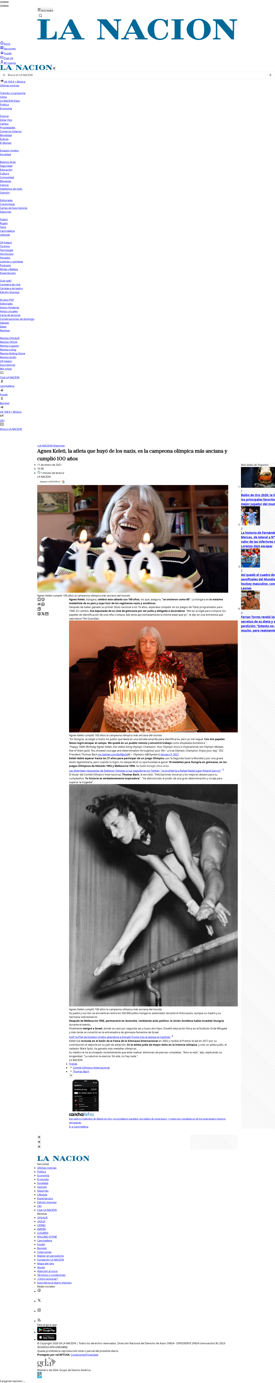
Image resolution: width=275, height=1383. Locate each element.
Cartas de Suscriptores (13, 208)
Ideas (3, 326)
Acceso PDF (7, 300)
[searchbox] (136, 75)
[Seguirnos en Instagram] (39, 1311)
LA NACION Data (10, 101)
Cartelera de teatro (11, 288)
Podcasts (5, 265)
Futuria (4, 116)
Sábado (4, 323)
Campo (4, 124)
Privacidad (92, 1355)
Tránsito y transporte (12, 93)
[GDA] (46, 1366)
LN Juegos (6, 242)
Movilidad (6, 135)
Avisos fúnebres (9, 307)
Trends (73, 1064)
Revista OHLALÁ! (10, 338)
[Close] (39, 1137)
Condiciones (78, 1355)
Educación (6, 169)
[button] (137, 248)
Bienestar (5, 181)
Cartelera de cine (10, 284)
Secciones (10, 48)
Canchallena (7, 231)
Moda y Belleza (9, 269)
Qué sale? (6, 280)
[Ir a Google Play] (46, 1332)
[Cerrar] (54, 68)
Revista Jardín (8, 357)
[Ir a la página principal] (137, 39)
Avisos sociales (9, 311)
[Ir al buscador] (40, 15)
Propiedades (7, 127)
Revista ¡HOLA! (8, 342)
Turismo (5, 246)
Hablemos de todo (11, 189)
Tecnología (6, 250)
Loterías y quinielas (11, 261)
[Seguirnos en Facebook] (39, 1291)
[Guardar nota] (39, 599)
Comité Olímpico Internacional (91, 1067)
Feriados (5, 258)
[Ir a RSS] (39, 1321)
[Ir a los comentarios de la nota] (43, 599)
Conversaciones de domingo (17, 319)
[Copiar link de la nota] (39, 609)
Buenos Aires (8, 162)
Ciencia (4, 185)
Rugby (4, 223)
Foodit (7, 53)
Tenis (3, 227)
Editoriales (6, 200)
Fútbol (4, 219)
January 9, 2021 (170, 754)
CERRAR (4, 2)
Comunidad (7, 177)
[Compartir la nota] (39, 604)
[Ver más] (71, 1075)
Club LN (8, 58)
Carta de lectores (10, 315)
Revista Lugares (9, 346)
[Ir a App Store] (46, 1339)
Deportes (58, 445)
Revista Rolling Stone (12, 353)
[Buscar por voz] (270, 75)
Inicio (7, 44)
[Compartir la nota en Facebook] (39, 614)
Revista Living (8, 349)
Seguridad (6, 166)
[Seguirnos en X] (39, 1301)
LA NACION (44, 445)
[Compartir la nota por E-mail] (47, 614)
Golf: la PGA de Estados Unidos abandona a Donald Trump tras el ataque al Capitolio (119, 1037)
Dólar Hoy (6, 120)
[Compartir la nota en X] (43, 614)
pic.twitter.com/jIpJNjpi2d (113, 754)
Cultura (4, 173)
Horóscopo (7, 254)
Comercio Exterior (11, 131)
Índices (4, 139)
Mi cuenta (10, 63)
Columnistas (7, 204)
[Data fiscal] (39, 1377)
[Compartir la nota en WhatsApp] (43, 604)
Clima (3, 97)
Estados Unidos (9, 150)
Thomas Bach (81, 1071)
